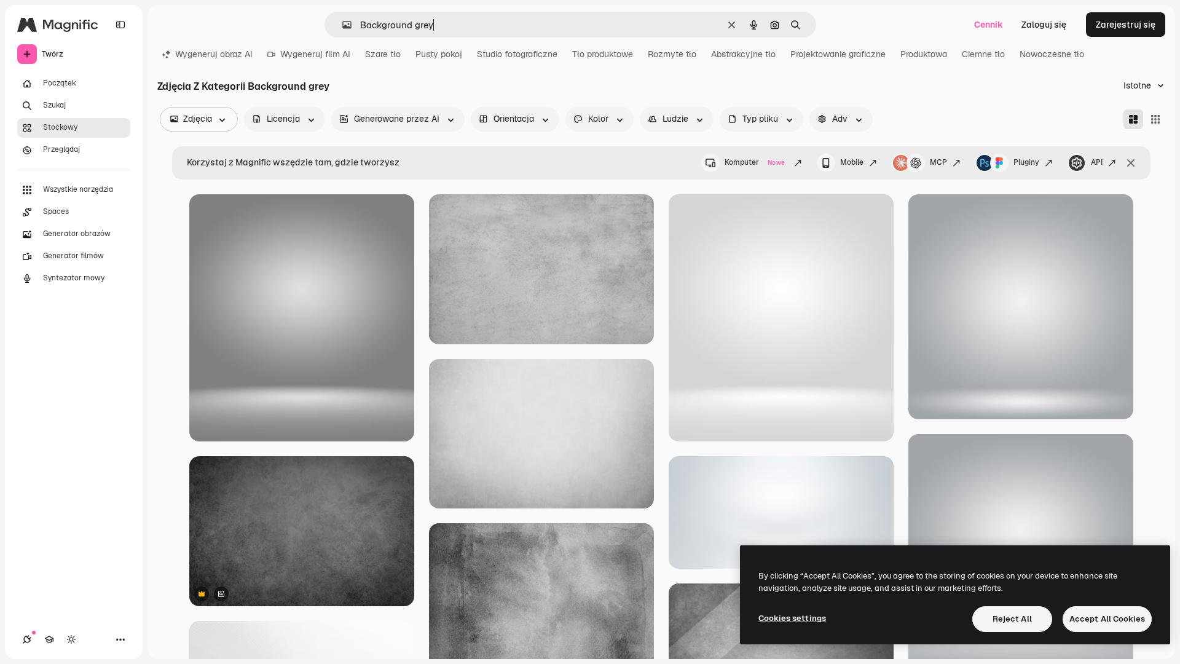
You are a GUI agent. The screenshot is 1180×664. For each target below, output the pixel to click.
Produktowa (923, 54)
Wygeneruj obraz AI (214, 54)
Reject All (1012, 619)
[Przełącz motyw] (71, 639)
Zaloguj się (1043, 24)
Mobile (851, 162)
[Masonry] (1133, 119)
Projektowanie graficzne (838, 54)
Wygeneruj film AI (315, 54)
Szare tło (383, 54)
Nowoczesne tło (1052, 54)
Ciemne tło (983, 54)
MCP (938, 162)
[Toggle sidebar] (120, 24)
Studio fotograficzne (517, 54)
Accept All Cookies (1107, 619)
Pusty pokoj (438, 54)
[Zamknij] (1131, 163)
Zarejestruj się (1125, 24)
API (1097, 162)
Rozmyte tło (672, 54)
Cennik (988, 24)
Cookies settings (792, 618)
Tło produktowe (602, 54)
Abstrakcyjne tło (743, 54)
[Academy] (49, 639)
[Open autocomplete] (342, 25)
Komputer (755, 162)
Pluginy (1026, 162)
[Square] (1155, 119)
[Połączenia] (27, 639)
